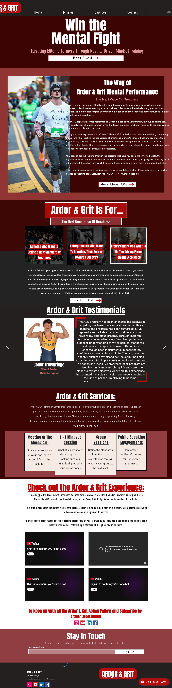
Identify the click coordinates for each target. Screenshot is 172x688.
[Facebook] (95, 622)
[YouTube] (82, 622)
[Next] (164, 346)
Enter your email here (36, 647)
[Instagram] (76, 622)
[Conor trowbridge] (87, 381)
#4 (39, 495)
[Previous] (7, 346)
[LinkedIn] (89, 622)
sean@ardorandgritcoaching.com (41, 679)
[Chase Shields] (84, 381)
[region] (39, 452)
